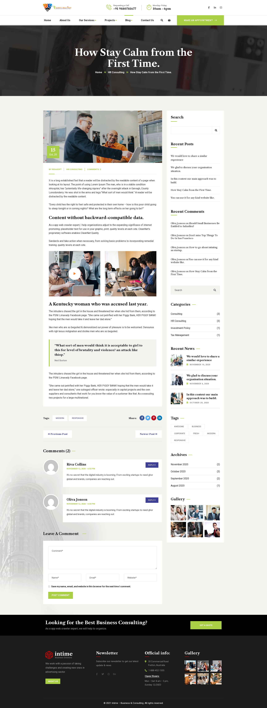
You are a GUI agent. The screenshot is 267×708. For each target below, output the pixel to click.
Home (98, 72)
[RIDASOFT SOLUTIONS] (57, 7)
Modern (60, 418)
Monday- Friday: (160, 5)
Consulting (195, 313)
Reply (151, 465)
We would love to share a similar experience (189, 158)
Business (196, 426)
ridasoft (56, 169)
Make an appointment (198, 20)
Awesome (179, 426)
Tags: (46, 418)
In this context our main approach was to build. (193, 180)
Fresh (196, 433)
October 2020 (195, 471)
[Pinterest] (153, 417)
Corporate (179, 433)
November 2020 (195, 464)
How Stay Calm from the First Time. (191, 190)
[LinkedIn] (159, 417)
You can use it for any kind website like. (192, 197)
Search (177, 117)
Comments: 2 (94, 169)
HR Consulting (116, 72)
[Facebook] (142, 417)
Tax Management (195, 335)
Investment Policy (195, 328)
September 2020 (195, 478)
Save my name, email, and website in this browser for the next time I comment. (91, 586)
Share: (133, 418)
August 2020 (195, 485)
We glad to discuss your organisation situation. (191, 169)
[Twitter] (147, 417)
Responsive (78, 418)
